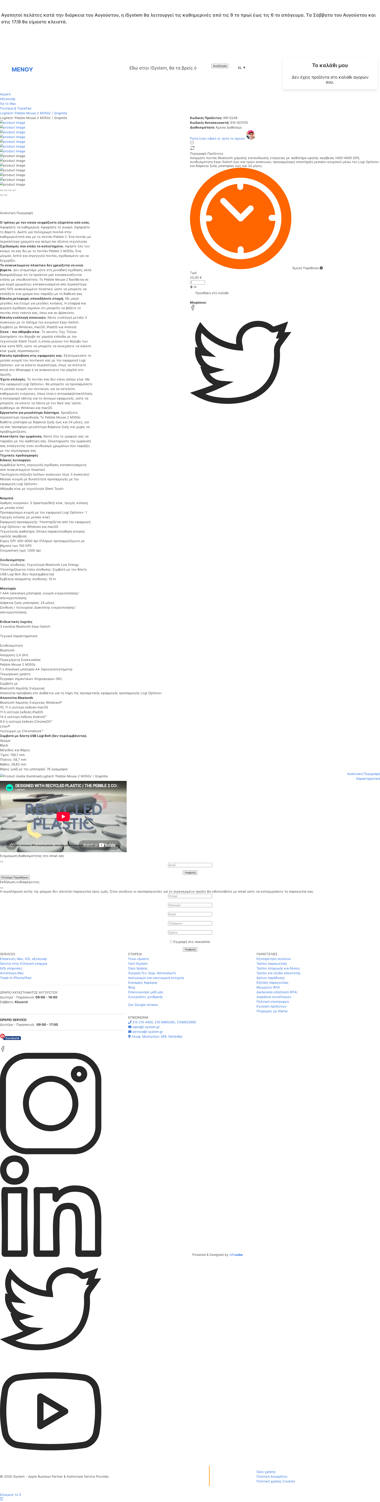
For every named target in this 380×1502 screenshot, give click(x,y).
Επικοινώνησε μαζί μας (145, 992)
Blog (131, 987)
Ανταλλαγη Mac (12, 973)
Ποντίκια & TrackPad (15, 108)
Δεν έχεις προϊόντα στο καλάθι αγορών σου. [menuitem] (330, 80)
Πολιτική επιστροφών (272, 1002)
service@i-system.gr (147, 1032)
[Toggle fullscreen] (9, 190)
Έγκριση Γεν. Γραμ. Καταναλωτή (152, 973)
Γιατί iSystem (138, 963)
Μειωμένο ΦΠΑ (268, 987)
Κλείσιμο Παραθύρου (15, 877)
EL (241, 68)
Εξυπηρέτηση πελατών (273, 959)
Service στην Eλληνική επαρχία (23, 963)
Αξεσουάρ (7, 99)
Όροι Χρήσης (137, 968)
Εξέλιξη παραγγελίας (272, 982)
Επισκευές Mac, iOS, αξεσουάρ (23, 959)
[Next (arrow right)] (5, 195)
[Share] (5, 190)
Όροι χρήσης (266, 1472)
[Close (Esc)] (1, 190)
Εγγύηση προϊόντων (271, 1006)
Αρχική (5, 94)
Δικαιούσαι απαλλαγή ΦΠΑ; (276, 992)
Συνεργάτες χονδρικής (145, 997)
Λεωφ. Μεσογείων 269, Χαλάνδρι (156, 1036)
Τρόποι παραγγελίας (271, 963)
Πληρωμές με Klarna (271, 1011)
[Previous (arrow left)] (1, 195)
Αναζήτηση (220, 66)
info (236, 1255)
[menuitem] (330, 73)
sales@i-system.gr (145, 1027)
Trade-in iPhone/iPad (15, 978)
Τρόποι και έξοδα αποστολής (278, 973)
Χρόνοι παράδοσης (270, 978)
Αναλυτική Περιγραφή (363, 774)
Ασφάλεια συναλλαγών (273, 997)
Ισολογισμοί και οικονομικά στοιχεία (156, 978)
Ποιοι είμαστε (138, 959)
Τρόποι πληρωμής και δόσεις (278, 968)
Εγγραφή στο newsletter (192, 942)
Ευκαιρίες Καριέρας (143, 982)
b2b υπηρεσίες (11, 968)
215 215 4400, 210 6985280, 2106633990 (163, 1022)
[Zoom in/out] (14, 190)
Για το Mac (8, 104)
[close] (1, 861)
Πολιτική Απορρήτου (271, 1476)
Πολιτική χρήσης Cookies (275, 1481)
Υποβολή (190, 872)
